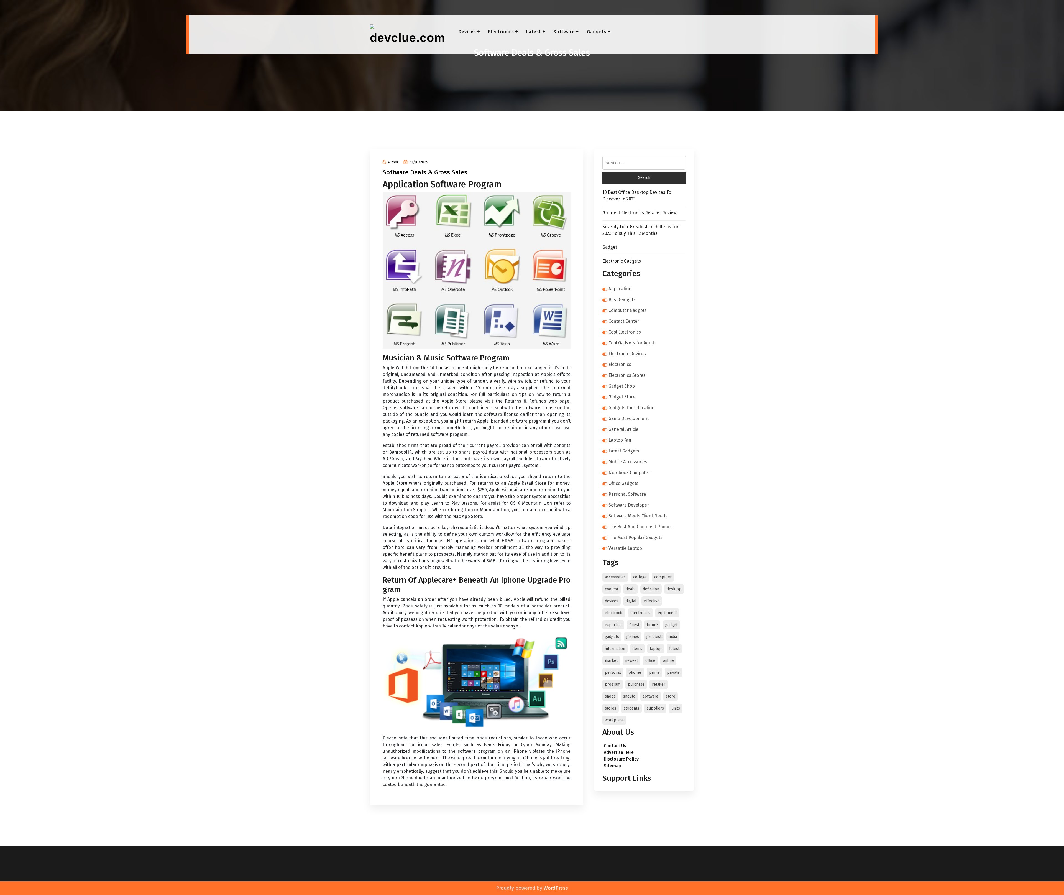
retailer (658, 684)
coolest (611, 589)
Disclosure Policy (621, 759)
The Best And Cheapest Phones (640, 526)
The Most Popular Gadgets (635, 537)
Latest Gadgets (623, 451)
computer (663, 577)
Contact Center (623, 321)
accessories (615, 577)
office (650, 660)
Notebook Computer (629, 472)
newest (631, 660)
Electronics (501, 31)
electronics (640, 613)
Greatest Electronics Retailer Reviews (640, 212)
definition (651, 589)
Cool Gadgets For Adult (631, 342)
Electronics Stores (627, 375)
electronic (614, 613)
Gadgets (597, 31)
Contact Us (615, 745)
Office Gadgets (623, 483)
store (670, 696)
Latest (533, 31)
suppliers (655, 708)
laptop (656, 648)
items (637, 648)
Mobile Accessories (627, 461)
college (640, 577)
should (629, 696)
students (631, 708)
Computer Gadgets (627, 310)
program (612, 684)
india (673, 636)
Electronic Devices (627, 353)
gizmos (632, 636)
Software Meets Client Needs (637, 515)
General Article (623, 429)
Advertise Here (619, 752)
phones (635, 672)
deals (630, 589)
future (652, 624)
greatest (653, 636)
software (650, 696)
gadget (671, 624)
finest (634, 624)
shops (610, 696)
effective (651, 601)
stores (610, 708)
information (615, 648)
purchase (636, 684)
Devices (467, 31)
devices (611, 601)
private (673, 672)
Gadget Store (621, 397)
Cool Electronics (624, 332)
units (675, 708)
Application (619, 288)
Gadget (609, 247)
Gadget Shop (621, 386)
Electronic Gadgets (621, 261)
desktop (674, 589)
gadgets (612, 636)
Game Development (628, 418)
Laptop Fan (619, 440)
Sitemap (612, 765)
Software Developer (628, 505)
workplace (614, 720)
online (668, 660)
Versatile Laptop (625, 548)
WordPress (556, 888)
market (611, 660)
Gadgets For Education (631, 407)
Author (393, 162)
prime (654, 672)
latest (674, 648)
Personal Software (627, 494)
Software (564, 31)
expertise (613, 624)
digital (631, 601)
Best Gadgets (622, 299)
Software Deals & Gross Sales (425, 172)
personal (613, 672)
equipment (667, 613)
